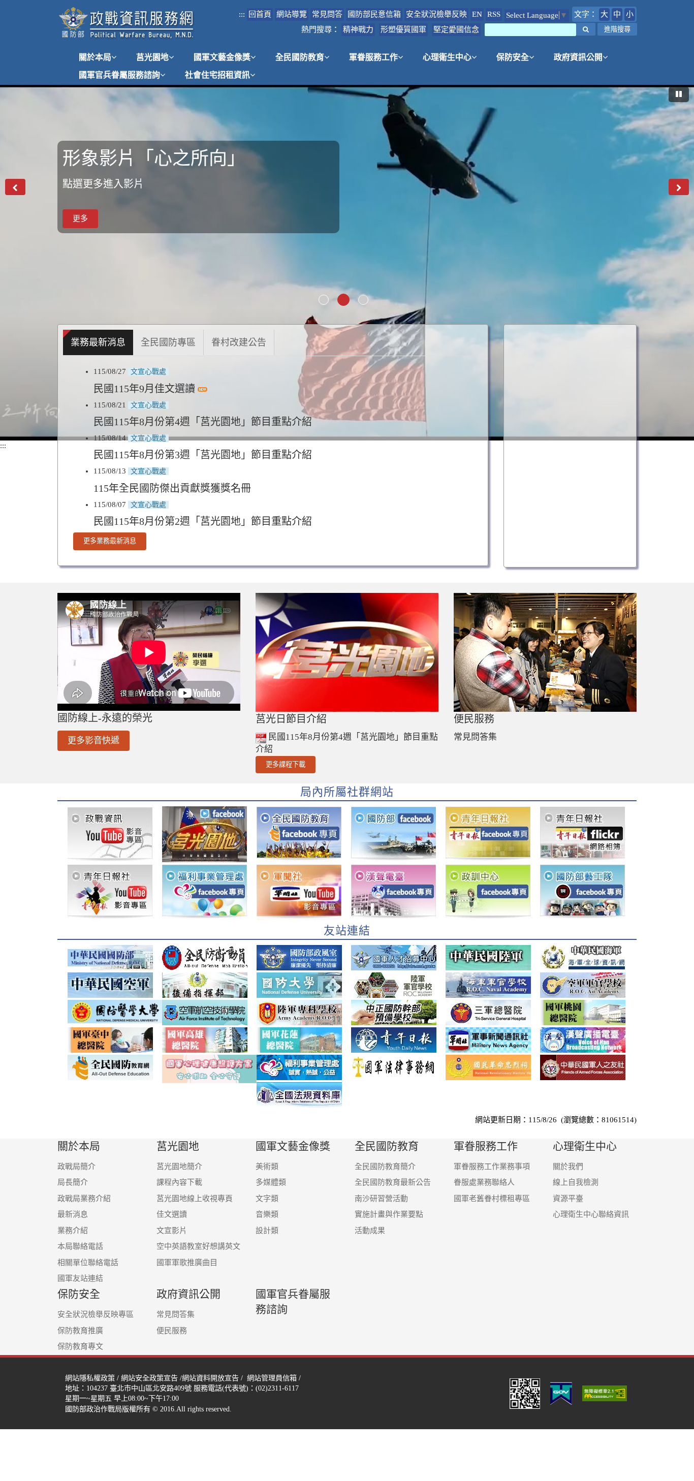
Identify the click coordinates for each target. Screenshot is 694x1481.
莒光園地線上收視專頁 (194, 1198)
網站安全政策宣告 (149, 1378)
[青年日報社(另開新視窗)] (398, 1040)
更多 (80, 229)
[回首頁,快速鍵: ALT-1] (126, 23)
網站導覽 (291, 14)
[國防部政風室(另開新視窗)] (304, 957)
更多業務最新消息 (109, 541)
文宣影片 (171, 1230)
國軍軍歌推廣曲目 (186, 1262)
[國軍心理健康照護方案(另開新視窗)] (209, 1069)
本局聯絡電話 (80, 1246)
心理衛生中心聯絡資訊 (591, 1214)
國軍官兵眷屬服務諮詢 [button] (119, 75)
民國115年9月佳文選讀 (145, 388)
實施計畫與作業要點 (389, 1214)
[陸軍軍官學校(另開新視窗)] (398, 985)
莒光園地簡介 (179, 1166)
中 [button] (617, 14)
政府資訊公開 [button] (578, 57)
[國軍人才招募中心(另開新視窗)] (398, 957)
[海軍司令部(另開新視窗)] (587, 957)
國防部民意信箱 (374, 14)
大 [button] (604, 14)
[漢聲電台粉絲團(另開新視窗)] (398, 892)
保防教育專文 (80, 1346)
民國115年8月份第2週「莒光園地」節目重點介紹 (202, 521)
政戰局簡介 (76, 1166)
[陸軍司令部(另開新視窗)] (493, 957)
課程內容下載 (179, 1182)
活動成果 (370, 1230)
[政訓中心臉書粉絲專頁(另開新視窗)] (493, 892)
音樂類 (267, 1214)
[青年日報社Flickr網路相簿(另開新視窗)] (587, 834)
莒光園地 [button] (152, 57)
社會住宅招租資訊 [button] (217, 75)
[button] (585, 29)
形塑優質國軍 (403, 29)
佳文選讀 (171, 1214)
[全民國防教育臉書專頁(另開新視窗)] (304, 834)
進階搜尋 (617, 29)
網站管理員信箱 (272, 1378)
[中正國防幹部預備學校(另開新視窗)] (398, 1012)
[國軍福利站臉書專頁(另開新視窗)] (209, 892)
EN (477, 14)
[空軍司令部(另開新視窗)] (115, 985)
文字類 (267, 1198)
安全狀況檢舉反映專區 (95, 1314)
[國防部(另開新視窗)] (115, 957)
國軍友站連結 (80, 1278)
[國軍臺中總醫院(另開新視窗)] (115, 1040)
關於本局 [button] (95, 57)
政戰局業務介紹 (84, 1198)
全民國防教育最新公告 (393, 1182)
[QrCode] (525, 1393)
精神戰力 (358, 29)
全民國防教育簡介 (385, 1166)
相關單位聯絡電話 (87, 1262)
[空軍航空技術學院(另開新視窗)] (209, 1012)
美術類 (267, 1166)
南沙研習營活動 (381, 1198)
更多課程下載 (285, 764)
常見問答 (327, 14)
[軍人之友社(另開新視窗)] (587, 1067)
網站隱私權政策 (90, 1378)
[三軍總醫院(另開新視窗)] (493, 1012)
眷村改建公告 (238, 342)
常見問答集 (475, 737)
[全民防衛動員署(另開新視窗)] (209, 957)
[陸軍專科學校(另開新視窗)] (304, 1012)
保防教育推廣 (80, 1331)
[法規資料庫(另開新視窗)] (304, 1095)
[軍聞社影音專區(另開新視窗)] (304, 892)
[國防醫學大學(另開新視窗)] (115, 1011)
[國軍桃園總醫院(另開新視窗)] (587, 1012)
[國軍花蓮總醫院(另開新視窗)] (304, 1040)
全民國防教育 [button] (299, 57)
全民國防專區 (168, 342)
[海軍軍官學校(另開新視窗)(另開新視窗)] (493, 985)
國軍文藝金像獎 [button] (222, 57)
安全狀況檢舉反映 (436, 14)
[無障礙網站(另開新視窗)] (605, 1393)
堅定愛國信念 (456, 29)
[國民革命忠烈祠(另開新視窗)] (493, 1067)
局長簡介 (72, 1182)
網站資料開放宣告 (210, 1378)
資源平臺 (568, 1198)
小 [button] (630, 14)
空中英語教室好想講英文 (198, 1246)
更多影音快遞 (93, 740)
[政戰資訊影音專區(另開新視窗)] (115, 834)
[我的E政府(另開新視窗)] (561, 1393)
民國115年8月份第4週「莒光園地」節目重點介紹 (202, 421)
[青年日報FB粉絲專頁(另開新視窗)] (493, 834)
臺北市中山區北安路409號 (151, 1388)
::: (242, 14)
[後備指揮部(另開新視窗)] (209, 985)
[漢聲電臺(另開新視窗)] (587, 1040)
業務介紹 (72, 1230)
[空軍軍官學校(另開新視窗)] (587, 985)
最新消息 (72, 1214)
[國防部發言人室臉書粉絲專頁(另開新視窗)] (398, 834)
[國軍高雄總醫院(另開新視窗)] (209, 1040)
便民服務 (171, 1331)
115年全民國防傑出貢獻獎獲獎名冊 (172, 488)
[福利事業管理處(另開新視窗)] (304, 1067)
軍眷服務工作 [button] (373, 57)
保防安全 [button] (512, 57)
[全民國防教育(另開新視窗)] (115, 1067)
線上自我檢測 (575, 1182)
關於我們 (568, 1166)
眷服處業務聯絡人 (484, 1182)
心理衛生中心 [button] (447, 57)
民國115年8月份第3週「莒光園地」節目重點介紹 (202, 454)
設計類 (267, 1230)
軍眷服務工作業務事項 (492, 1166)
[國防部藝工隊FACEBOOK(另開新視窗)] (587, 892)
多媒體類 (271, 1182)
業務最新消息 (98, 342)
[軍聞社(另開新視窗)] (493, 1040)
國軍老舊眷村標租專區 (492, 1198)
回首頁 (259, 14)
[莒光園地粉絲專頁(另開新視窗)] (209, 834)
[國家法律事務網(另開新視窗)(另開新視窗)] (398, 1067)
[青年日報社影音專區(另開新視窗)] (115, 892)
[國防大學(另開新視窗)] (304, 985)
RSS (493, 14)
